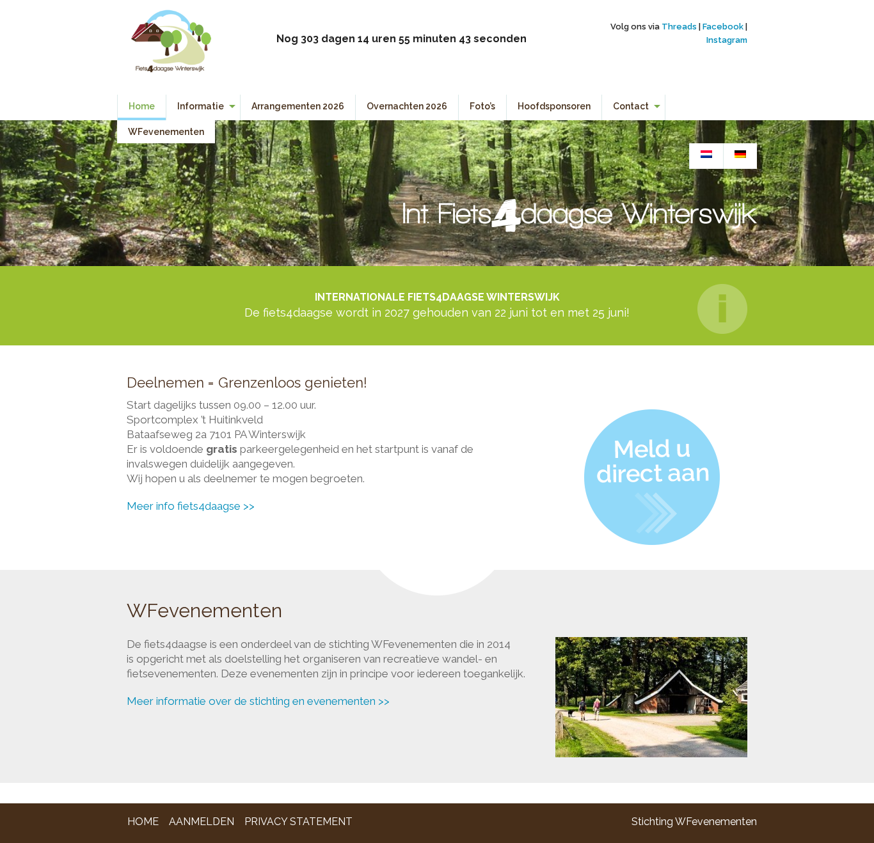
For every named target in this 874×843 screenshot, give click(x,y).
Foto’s (482, 106)
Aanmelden (201, 821)
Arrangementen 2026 (297, 106)
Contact (631, 106)
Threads (679, 26)
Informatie (200, 106)
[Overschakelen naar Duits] (740, 154)
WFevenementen (166, 132)
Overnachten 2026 (407, 106)
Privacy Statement (298, 821)
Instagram (726, 40)
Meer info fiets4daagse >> (191, 506)
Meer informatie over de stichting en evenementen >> (258, 701)
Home (142, 106)
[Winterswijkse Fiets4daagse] (170, 46)
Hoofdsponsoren (554, 106)
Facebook (723, 26)
